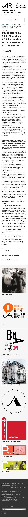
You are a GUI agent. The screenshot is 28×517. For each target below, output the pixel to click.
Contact (16, 15)
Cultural (12, 10)
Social (13, 12)
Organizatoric (5, 12)
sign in (3, 503)
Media (10, 15)
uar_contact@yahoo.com (8, 493)
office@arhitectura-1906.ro (8, 496)
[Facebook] (2, 513)
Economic (19, 12)
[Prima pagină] (14, 5)
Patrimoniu (4, 15)
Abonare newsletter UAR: (7, 507)
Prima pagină (5, 10)
